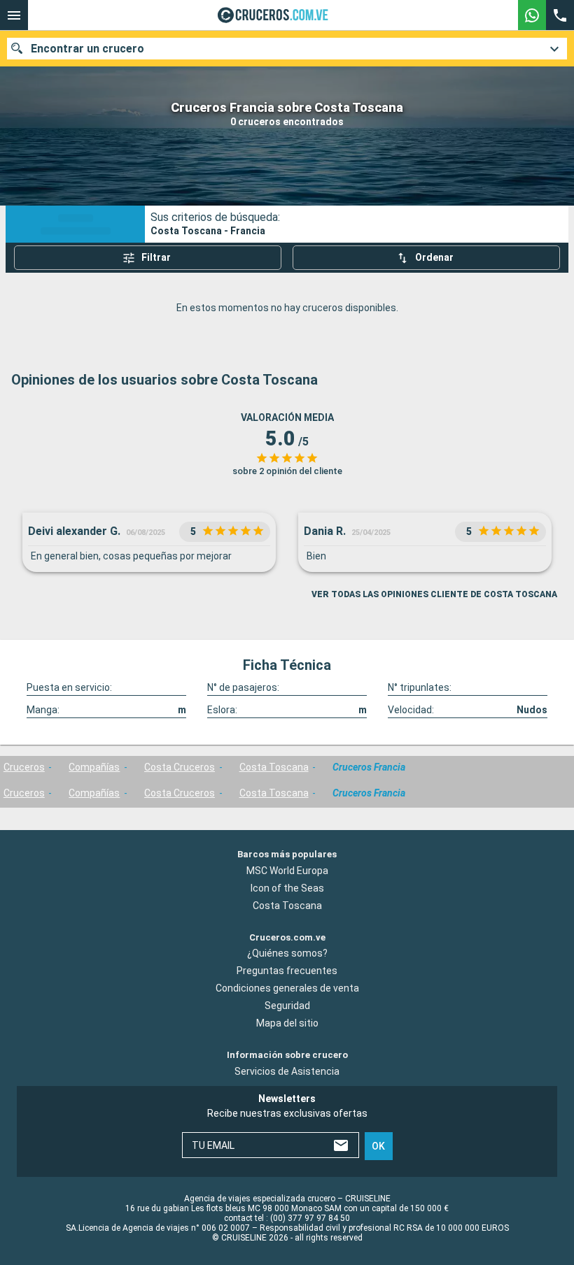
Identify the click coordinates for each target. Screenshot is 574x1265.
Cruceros (24, 767)
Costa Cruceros (179, 767)
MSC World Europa (287, 870)
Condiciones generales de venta (287, 988)
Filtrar (156, 257)
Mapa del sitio (287, 1023)
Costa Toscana (274, 767)
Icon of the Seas (287, 887)
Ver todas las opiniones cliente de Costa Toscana (434, 594)
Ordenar (434, 257)
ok (378, 1145)
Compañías (94, 767)
